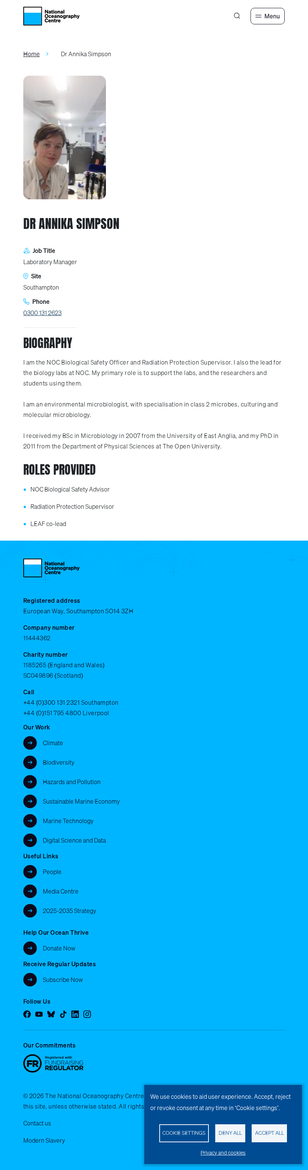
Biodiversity (58, 762)
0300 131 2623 (42, 313)
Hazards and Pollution (72, 782)
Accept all (269, 1133)
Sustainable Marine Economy (81, 801)
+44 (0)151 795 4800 (52, 713)
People (52, 872)
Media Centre (61, 891)
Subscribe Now (63, 980)
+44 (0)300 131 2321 (51, 702)
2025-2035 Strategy (69, 911)
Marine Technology (68, 821)
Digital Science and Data (74, 840)
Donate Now (59, 948)
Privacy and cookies (223, 1152)
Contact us (37, 1123)
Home (31, 54)
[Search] (237, 16)
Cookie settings (183, 1133)
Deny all (230, 1133)
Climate (53, 743)
